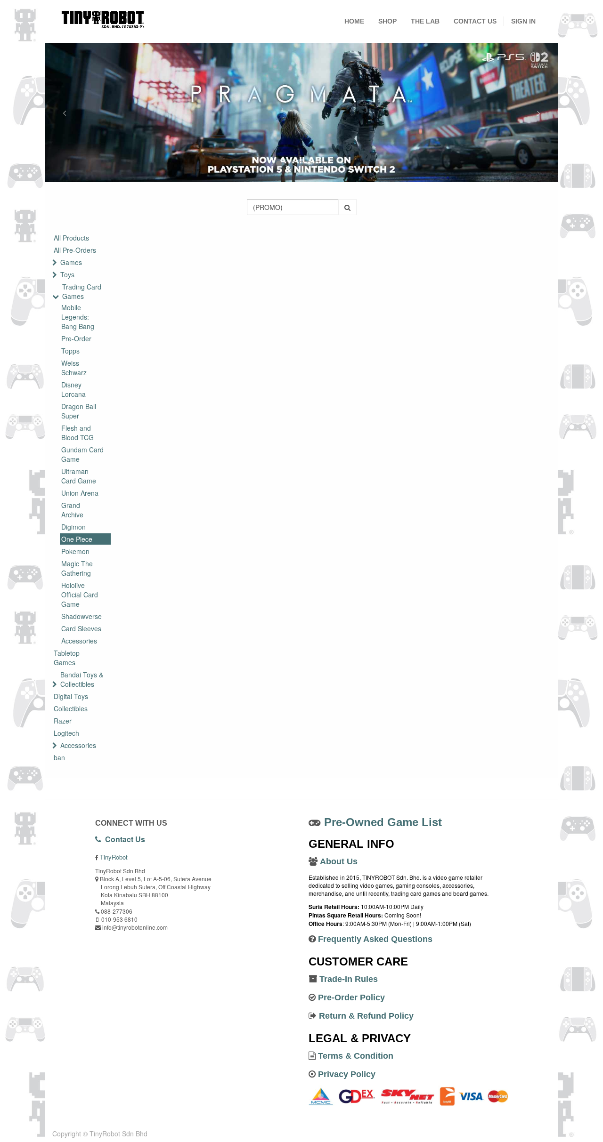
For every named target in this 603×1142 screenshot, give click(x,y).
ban (59, 757)
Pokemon (75, 551)
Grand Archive (72, 509)
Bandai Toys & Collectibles (81, 679)
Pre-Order (76, 338)
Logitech (66, 733)
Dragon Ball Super (78, 411)
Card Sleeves (81, 628)
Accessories (79, 640)
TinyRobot (114, 856)
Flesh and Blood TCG (77, 432)
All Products (71, 237)
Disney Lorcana (73, 389)
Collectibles (71, 708)
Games (71, 262)
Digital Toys (71, 696)
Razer (63, 720)
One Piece (76, 539)
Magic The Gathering (77, 568)
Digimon (73, 526)
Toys (67, 274)
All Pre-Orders (75, 250)
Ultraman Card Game (78, 475)
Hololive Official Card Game (79, 594)
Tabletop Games (67, 657)
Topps (70, 350)
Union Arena (79, 493)
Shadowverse (81, 616)
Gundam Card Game (82, 454)
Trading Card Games (81, 291)
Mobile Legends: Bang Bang (77, 317)
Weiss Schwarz (74, 367)
